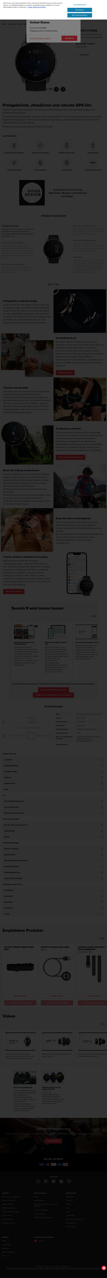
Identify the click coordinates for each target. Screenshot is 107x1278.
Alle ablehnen (80, 10)
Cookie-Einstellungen (79, 4)
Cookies (29, 7)
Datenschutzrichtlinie (39, 7)
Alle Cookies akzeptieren (79, 15)
